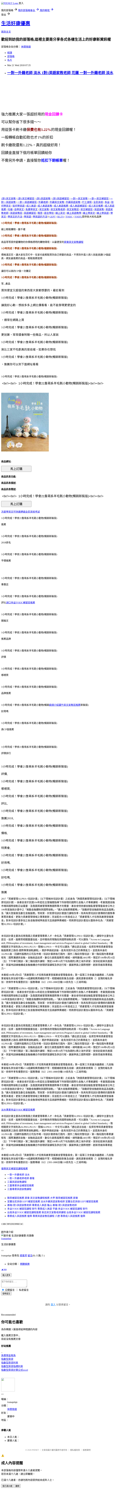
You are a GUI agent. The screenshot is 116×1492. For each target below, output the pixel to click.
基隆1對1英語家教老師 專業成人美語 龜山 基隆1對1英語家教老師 (42, 1205)
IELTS (60, 216)
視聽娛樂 (25, 1264)
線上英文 (60, 213)
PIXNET (35, 1450)
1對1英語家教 (43, 198)
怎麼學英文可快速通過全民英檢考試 (20, 511)
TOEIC (69, 216)
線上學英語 (103, 213)
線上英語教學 (74, 213)
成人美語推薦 (61, 206)
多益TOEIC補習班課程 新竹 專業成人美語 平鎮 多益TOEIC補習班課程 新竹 (47, 1208)
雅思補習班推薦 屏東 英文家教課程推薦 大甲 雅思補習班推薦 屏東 (42, 1198)
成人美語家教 (45, 206)
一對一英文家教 (79, 198)
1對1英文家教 (8, 198)
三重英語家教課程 (17, 1182)
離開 (17, 1486)
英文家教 (44, 209)
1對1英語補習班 (60, 198)
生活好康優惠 (15, 23)
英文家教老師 (58, 209)
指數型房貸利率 (9, 1362)
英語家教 (99, 209)
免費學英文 (32, 209)
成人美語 (31, 206)
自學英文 (19, 209)
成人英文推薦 (96, 206)
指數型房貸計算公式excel (14, 1370)
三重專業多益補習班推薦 (20, 1185)
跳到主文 (6, 31)
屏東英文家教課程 (73, 242)
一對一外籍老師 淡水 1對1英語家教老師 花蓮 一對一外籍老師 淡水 (60, 73)
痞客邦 (23, 1255)
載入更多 (6, 1275)
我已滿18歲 (7, 1486)
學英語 (27, 216)
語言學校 (49, 213)
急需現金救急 (8, 1355)
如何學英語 (19, 206)
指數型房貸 (7, 1359)
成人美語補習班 (78, 206)
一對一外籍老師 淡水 (18, 1174)
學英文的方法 (15, 216)
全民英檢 (98, 202)
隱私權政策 (75, 1450)
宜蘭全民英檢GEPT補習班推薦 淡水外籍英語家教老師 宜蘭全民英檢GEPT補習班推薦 (52, 1201)
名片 (9, 60)
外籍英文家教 (57, 202)
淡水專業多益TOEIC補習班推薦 (18, 1109)
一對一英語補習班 (27, 202)
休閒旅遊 (26, 46)
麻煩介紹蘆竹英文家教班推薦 (65, 705)
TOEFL (78, 216)
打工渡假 (87, 202)
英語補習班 (30, 213)
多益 (107, 202)
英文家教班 (73, 209)
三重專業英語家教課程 (19, 1189)
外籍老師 (43, 202)
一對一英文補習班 (99, 198)
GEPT (52, 216)
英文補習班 (87, 209)
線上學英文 (89, 213)
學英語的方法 (40, 216)
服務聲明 (87, 1450)
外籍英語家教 (73, 202)
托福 (10, 209)
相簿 (9, 52)
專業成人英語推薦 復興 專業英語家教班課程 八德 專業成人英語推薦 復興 (46, 1216)
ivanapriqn (6, 1238)
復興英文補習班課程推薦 (14, 1168)
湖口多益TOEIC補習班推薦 (20, 602)
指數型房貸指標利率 (12, 1366)
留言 (30, 1255)
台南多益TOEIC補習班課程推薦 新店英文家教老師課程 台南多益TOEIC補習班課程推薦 (53, 1212)
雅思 (40, 213)
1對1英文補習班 (25, 198)
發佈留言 (6, 1293)
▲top (4, 1269)
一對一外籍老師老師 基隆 (20, 1178)
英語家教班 (16, 213)
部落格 (10, 56)
